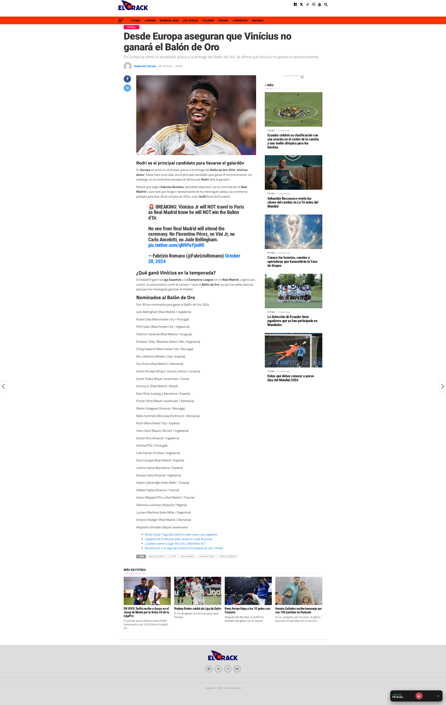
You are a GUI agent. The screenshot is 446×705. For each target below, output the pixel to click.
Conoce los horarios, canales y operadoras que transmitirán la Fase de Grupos (292, 262)
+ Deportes (240, 20)
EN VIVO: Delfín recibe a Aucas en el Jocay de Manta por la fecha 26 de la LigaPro (146, 612)
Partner (257, 20)
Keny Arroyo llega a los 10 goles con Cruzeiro (247, 610)
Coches (223, 20)
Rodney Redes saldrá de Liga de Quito (197, 609)
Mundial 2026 (169, 20)
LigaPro (150, 20)
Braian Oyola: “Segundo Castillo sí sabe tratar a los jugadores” (181, 534)
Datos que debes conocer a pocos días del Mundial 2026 (290, 378)
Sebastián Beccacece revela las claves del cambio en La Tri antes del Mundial (292, 203)
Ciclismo (208, 20)
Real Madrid (187, 556)
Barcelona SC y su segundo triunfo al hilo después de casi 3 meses (184, 548)
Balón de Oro (156, 556)
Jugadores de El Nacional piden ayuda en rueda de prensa (178, 539)
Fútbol (136, 20)
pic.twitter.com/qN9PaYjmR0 (176, 245)
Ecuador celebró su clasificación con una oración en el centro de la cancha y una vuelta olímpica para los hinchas (293, 141)
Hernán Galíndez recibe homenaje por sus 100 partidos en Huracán (298, 610)
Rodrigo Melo (207, 556)
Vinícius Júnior (228, 556)
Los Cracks (190, 20)
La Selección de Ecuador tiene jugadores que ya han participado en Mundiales (292, 321)
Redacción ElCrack (145, 66)
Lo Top (172, 556)
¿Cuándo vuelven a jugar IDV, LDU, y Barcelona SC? (175, 543)
